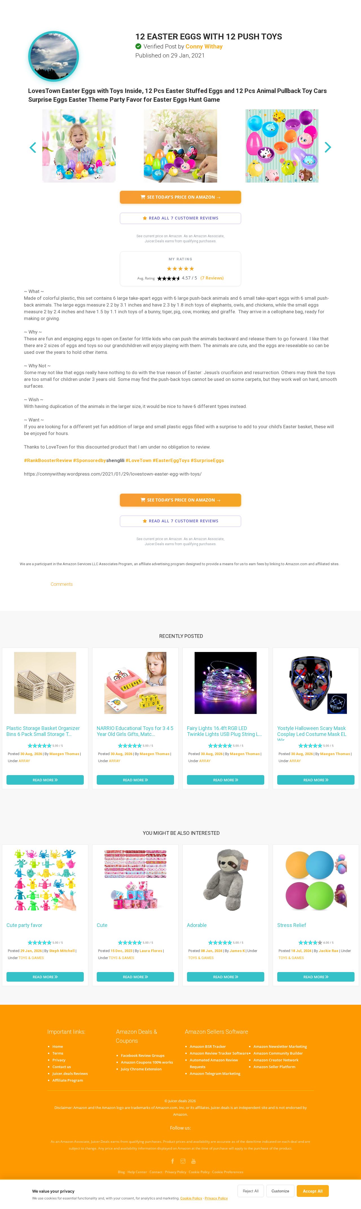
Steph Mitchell (62, 951)
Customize (280, 1191)
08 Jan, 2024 (211, 951)
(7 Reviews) (212, 278)
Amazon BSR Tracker (208, 1046)
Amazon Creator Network (276, 1059)
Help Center (137, 1172)
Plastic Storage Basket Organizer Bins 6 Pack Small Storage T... (43, 731)
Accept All (313, 1191)
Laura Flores (151, 951)
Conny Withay (204, 46)
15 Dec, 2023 (121, 951)
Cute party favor (24, 925)
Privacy (58, 1059)
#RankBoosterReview (48, 460)
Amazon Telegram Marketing (215, 1073)
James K (237, 951)
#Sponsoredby (89, 460)
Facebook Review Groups (142, 1055)
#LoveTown (138, 460)
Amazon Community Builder (278, 1053)
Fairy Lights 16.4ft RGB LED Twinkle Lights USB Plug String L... (224, 731)
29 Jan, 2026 (31, 951)
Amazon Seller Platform (274, 1066)
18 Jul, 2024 (301, 951)
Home (57, 1046)
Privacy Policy (175, 1172)
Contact (155, 1172)
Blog (121, 1172)
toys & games (31, 958)
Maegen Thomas (64, 754)
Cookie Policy (199, 1172)
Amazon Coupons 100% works (147, 1062)
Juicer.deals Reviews (70, 1073)
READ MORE (43, 779)
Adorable (197, 925)
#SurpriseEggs (207, 460)
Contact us (61, 1066)
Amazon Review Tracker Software (219, 1053)
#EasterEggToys (171, 460)
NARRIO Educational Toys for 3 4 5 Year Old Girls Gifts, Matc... (135, 731)
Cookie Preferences (227, 1172)
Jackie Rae (328, 951)
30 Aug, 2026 (31, 754)
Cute (102, 925)
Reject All (251, 1191)
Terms (57, 1053)
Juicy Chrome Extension (141, 1069)
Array (24, 761)
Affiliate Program (67, 1080)
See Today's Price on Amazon (184, 197)
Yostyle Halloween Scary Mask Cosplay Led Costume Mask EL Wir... (311, 734)
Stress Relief (291, 925)
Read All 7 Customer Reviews (184, 218)
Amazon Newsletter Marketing (280, 1046)
